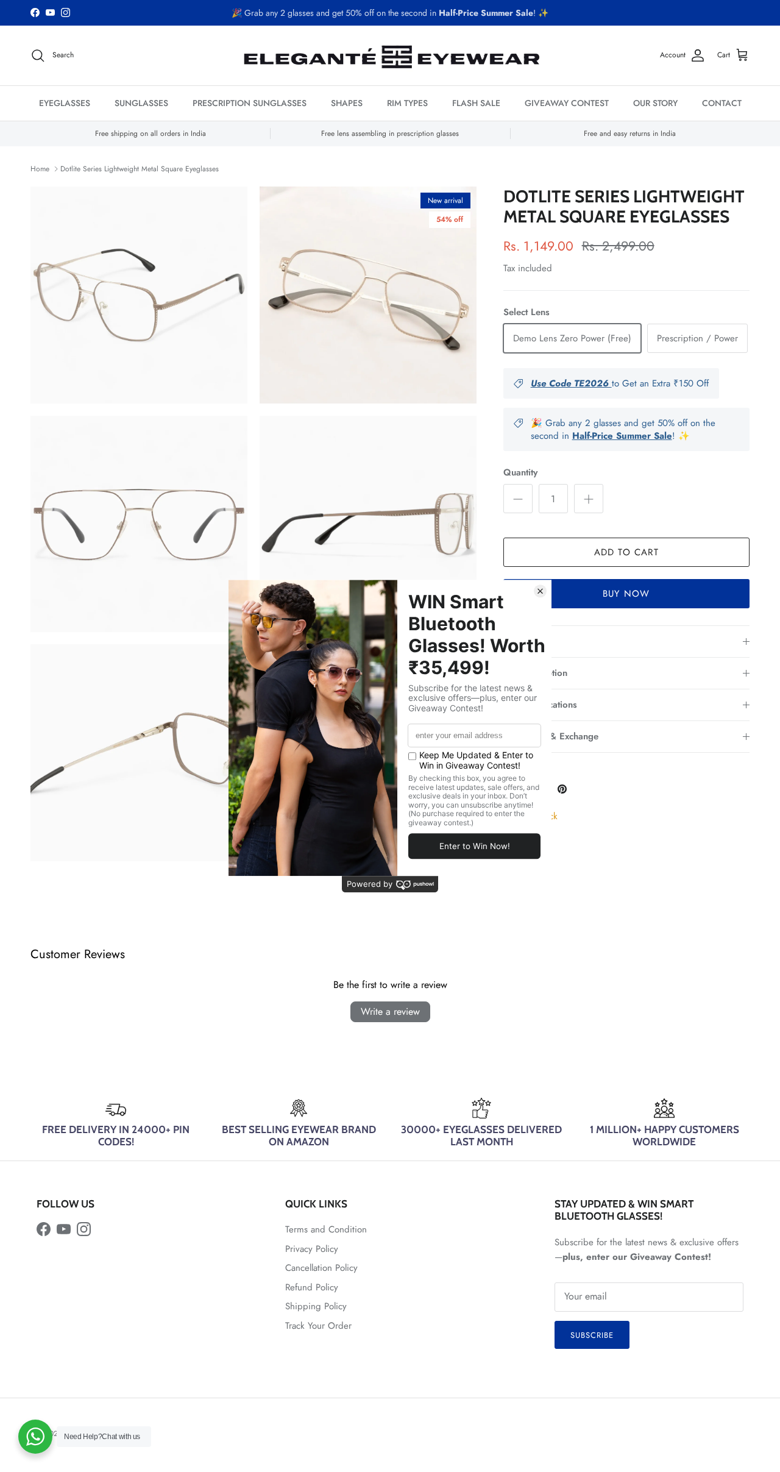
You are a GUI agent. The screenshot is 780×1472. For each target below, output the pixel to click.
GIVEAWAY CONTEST (567, 103)
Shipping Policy (316, 1306)
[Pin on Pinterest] (562, 789)
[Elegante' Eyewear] (390, 55)
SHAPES (347, 103)
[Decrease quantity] (518, 498)
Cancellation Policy (321, 1268)
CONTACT (722, 103)
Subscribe (592, 1335)
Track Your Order (318, 1325)
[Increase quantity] (588, 498)
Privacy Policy (311, 1249)
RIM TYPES (407, 103)
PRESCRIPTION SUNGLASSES (250, 103)
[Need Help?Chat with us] (35, 1437)
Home (39, 168)
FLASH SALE (476, 103)
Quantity (520, 472)
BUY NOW (626, 593)
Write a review (390, 1011)
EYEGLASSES (64, 103)
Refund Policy (311, 1287)
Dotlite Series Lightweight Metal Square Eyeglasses (139, 168)
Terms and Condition (326, 1229)
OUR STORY (655, 103)
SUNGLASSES (141, 103)
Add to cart (626, 552)
